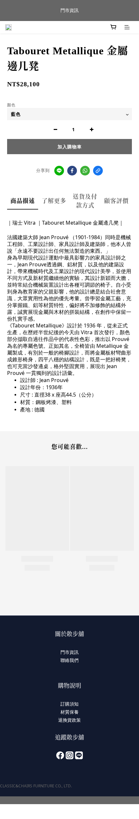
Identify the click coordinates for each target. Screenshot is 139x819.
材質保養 (69, 712)
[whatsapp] (85, 171)
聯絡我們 (69, 660)
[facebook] (72, 171)
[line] (59, 171)
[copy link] (98, 171)
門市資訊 (69, 652)
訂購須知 (69, 704)
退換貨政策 (69, 720)
